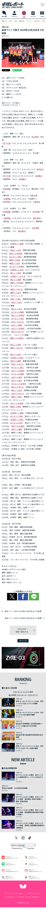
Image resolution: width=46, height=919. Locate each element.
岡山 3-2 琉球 (15, 344)
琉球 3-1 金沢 (15, 250)
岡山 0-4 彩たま (17, 387)
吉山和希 (35, 136)
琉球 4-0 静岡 (15, 361)
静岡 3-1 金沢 (15, 292)
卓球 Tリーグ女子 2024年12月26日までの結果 (23, 618)
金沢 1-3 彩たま (17, 322)
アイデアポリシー (10, 897)
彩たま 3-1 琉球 (16, 416)
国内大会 (21, 21)
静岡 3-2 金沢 (14, 263)
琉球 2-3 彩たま (16, 289)
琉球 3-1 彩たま (17, 364)
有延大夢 (33, 195)
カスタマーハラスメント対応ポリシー (29, 897)
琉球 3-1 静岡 (16, 429)
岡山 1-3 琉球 (15, 273)
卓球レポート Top (7, 21)
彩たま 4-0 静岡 (17, 312)
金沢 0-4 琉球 (16, 377)
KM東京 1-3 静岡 (17, 413)
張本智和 (36, 218)
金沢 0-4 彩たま (17, 393)
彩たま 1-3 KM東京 (16, 266)
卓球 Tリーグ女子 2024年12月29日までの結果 (22, 611)
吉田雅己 (38, 175)
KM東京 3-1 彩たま (17, 276)
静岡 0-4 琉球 (14, 260)
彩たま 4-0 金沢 (16, 423)
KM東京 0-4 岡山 (17, 357)
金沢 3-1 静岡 (16, 325)
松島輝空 (7, 188)
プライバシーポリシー (34, 893)
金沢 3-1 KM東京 (18, 328)
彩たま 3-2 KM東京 (18, 383)
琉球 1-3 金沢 (16, 302)
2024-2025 (37, 21)
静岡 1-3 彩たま (16, 348)
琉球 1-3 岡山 (15, 299)
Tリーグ (29, 21)
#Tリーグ (23, 641)
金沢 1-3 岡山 (16, 380)
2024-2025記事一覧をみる (22, 630)
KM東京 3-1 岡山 (17, 419)
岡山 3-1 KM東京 (18, 315)
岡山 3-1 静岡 (15, 279)
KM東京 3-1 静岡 (17, 243)
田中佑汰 (40, 169)
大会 (15, 21)
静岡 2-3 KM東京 (17, 282)
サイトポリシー (20, 893)
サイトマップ (9, 893)
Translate (30, 848)
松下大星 (7, 143)
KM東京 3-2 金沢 (17, 269)
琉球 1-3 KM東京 (16, 253)
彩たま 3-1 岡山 (17, 367)
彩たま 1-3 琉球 (17, 318)
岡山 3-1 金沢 (16, 309)
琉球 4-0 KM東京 (18, 426)
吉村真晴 (36, 211)
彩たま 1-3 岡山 (15, 256)
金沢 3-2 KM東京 (17, 403)
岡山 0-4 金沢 (15, 354)
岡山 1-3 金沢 (17, 390)
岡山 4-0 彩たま (17, 331)
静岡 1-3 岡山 (16, 396)
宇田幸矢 (36, 201)
